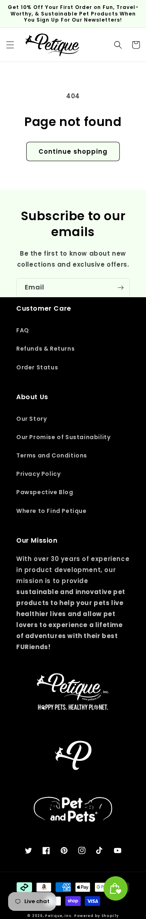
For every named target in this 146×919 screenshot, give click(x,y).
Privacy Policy (38, 474)
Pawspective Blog (44, 492)
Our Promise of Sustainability (63, 437)
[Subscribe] (120, 287)
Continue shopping (73, 151)
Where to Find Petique (51, 511)
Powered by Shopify (96, 915)
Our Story (31, 419)
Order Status (37, 367)
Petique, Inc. (59, 915)
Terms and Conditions (51, 455)
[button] (10, 45)
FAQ (22, 330)
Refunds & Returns (45, 349)
